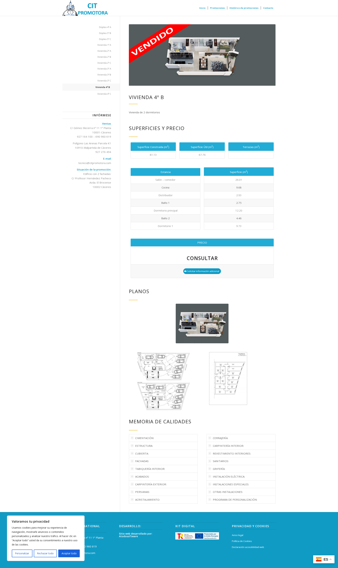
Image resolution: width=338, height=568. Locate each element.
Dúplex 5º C (105, 39)
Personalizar (22, 553)
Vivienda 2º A (104, 50)
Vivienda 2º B (104, 56)
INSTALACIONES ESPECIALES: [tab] (231, 484)
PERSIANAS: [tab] (142, 492)
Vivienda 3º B (104, 74)
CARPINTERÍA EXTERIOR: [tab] (151, 484)
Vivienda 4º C (104, 93)
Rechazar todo (45, 553)
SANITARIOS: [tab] (221, 461)
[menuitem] (202, 8)
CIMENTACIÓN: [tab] (144, 438)
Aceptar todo (69, 553)
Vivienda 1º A (104, 44)
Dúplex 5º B (105, 33)
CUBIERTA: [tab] (142, 453)
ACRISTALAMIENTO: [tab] (147, 499)
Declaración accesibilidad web (248, 547)
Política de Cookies (242, 541)
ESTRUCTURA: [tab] (144, 445)
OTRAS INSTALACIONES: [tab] (228, 492)
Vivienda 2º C (104, 62)
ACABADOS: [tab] (142, 476)
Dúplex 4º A (105, 27)
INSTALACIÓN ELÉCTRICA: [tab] (229, 476)
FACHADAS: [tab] (142, 461)
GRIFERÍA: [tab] (219, 469)
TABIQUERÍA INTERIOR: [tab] (150, 469)
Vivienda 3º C (104, 80)
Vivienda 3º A (104, 68)
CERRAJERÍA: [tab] (220, 438)
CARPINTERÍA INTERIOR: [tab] (228, 445)
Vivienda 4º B (102, 87)
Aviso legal (237, 535)
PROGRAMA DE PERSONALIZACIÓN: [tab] (235, 499)
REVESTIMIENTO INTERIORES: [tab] (232, 453)
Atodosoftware (128, 536)
